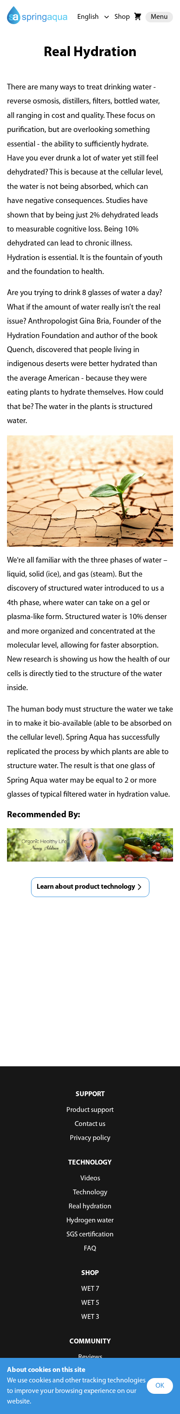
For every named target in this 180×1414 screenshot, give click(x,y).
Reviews (90, 1357)
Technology (90, 1192)
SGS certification (90, 1234)
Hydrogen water (90, 1220)
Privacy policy (90, 1138)
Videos (90, 1178)
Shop (122, 17)
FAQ (90, 1248)
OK (160, 1385)
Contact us (90, 1124)
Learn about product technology (86, 886)
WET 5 (90, 1303)
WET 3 (90, 1317)
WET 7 (90, 1289)
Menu (159, 17)
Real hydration (90, 1206)
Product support (90, 1110)
